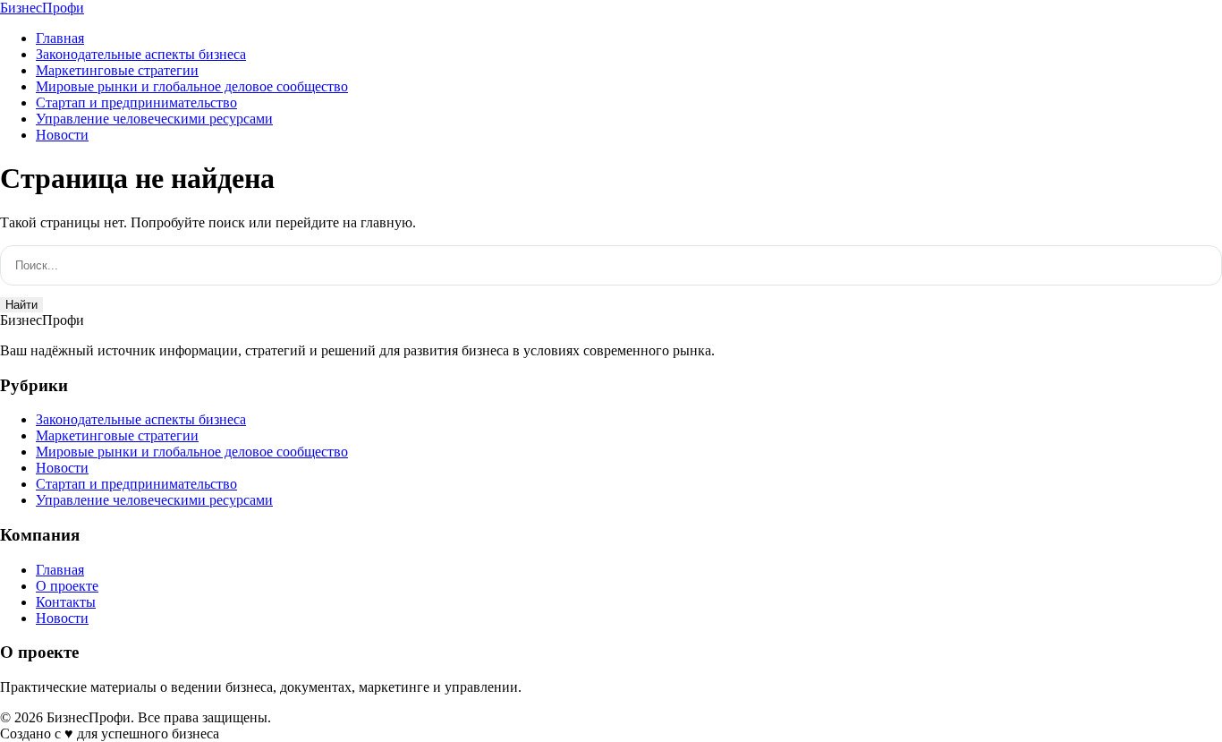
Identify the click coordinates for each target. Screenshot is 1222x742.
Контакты (66, 602)
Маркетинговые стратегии (117, 70)
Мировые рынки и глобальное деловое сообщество (192, 86)
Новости (62, 134)
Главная (60, 38)
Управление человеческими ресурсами (154, 118)
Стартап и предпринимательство (136, 102)
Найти (21, 304)
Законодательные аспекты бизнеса (141, 54)
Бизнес (42, 7)
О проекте (67, 585)
